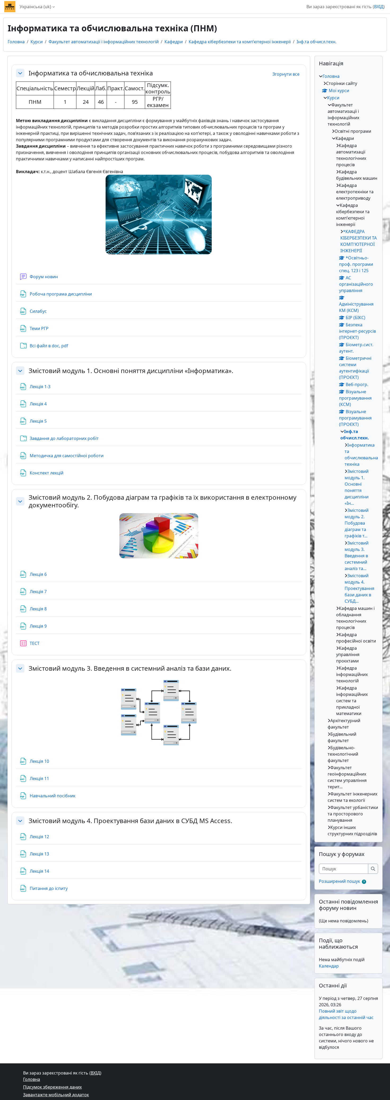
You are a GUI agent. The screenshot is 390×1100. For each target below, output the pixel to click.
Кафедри (173, 42)
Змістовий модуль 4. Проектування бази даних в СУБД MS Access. (130, 821)
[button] (20, 73)
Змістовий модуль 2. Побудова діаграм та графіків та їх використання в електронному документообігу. (162, 501)
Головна (16, 42)
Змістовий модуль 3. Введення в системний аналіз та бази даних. (130, 668)
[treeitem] (348, 455)
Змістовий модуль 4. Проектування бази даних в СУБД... (359, 588)
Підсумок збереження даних (52, 1087)
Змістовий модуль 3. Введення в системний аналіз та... (357, 555)
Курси (37, 42)
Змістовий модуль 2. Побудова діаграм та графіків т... (357, 523)
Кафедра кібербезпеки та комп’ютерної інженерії (240, 42)
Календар (329, 966)
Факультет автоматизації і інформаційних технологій (104, 42)
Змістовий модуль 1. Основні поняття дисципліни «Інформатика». (131, 371)
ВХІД (378, 7)
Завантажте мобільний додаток (56, 1095)
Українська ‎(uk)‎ (35, 7)
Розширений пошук (339, 881)
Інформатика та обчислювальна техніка (91, 73)
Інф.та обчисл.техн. (316, 42)
